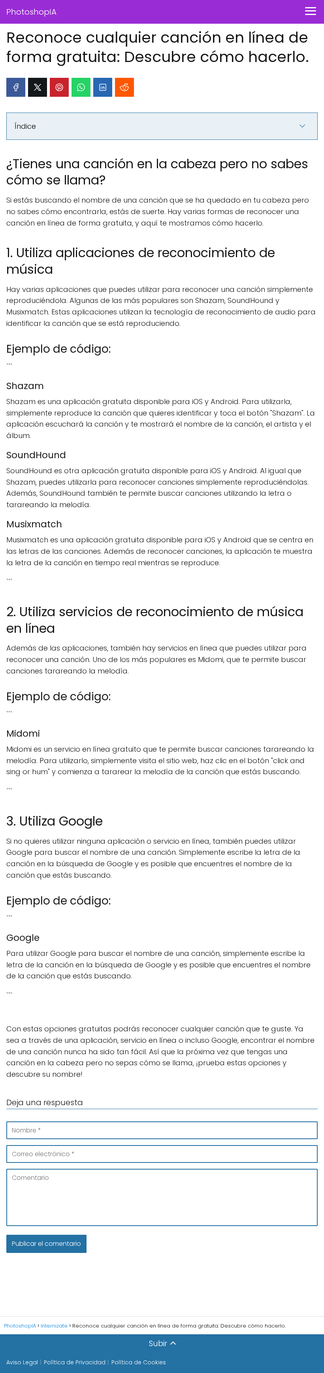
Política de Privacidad (74, 1362)
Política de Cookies (138, 1362)
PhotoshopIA (31, 11)
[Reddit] (124, 87)
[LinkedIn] (102, 87)
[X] (37, 87)
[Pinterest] (59, 87)
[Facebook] (15, 87)
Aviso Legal (22, 1362)
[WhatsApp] (81, 87)
